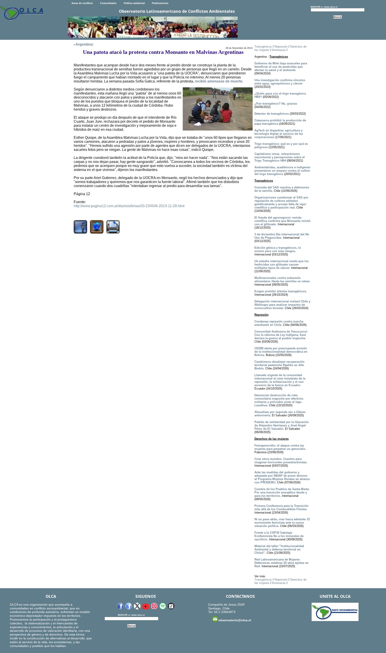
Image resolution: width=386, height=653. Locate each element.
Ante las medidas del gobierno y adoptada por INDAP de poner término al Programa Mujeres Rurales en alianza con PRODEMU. (282, 477)
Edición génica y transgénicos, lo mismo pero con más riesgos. (277, 249)
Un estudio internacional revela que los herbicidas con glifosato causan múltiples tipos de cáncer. (281, 264)
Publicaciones (160, 3)
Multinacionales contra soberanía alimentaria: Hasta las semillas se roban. (282, 279)
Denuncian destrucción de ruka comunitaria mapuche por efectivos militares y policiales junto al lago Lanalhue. (278, 400)
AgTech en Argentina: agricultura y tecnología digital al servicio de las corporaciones (278, 134)
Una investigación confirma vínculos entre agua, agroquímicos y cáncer (279, 81)
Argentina (84, 44)
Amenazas (279, 50)
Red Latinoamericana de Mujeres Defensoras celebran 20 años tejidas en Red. (281, 563)
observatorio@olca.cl (234, 620)
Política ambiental (134, 3)
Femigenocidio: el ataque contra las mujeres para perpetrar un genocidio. (280, 447)
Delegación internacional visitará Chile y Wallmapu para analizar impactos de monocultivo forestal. (282, 305)
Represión (281, 46)
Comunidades (108, 3)
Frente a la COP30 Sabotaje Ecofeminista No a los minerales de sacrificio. (279, 536)
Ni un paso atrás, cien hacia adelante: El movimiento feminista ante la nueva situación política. (282, 523)
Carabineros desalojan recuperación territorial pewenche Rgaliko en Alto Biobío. (279, 365)
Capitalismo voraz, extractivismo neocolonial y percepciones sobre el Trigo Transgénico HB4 (279, 157)
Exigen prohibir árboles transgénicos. (280, 291)
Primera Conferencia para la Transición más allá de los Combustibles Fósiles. (281, 507)
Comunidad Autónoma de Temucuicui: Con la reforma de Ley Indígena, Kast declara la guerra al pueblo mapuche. (281, 335)
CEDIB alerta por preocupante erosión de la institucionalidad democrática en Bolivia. (280, 352)
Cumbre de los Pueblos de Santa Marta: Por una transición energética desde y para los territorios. (281, 492)
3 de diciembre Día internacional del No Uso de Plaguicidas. (281, 236)
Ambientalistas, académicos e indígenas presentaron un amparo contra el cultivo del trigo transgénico (282, 171)
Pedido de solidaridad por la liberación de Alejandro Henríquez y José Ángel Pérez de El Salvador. (281, 425)
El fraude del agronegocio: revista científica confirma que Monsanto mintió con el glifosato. (282, 221)
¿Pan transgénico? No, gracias (275, 103)
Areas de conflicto (82, 3)
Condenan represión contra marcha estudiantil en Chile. (278, 323)
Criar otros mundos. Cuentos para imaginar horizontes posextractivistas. (280, 460)
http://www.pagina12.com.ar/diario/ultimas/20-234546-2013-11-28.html (129, 206)
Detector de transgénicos (271, 113)
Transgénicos (263, 46)
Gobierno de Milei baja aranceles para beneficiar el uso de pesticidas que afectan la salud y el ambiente (280, 67)
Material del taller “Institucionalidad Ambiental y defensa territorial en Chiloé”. (279, 549)
